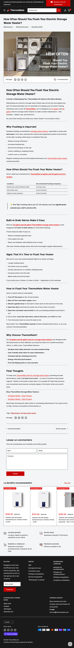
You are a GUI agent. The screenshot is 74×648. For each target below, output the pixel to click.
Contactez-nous (34, 571)
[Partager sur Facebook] (15, 79)
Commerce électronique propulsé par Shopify (18, 642)
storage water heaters (39, 131)
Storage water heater (28, 413)
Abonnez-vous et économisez (60, 3)
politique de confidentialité (58, 568)
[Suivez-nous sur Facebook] (5, 630)
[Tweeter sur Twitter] (22, 79)
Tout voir (67, 483)
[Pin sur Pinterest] (18, 79)
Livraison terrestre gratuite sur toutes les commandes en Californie (24, 3)
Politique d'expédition (36, 574)
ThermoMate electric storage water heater (33, 375)
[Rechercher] (58, 10)
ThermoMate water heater (57, 158)
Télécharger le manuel (36, 580)
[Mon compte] (65, 10)
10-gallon (55, 109)
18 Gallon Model (14, 399)
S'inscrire (9, 589)
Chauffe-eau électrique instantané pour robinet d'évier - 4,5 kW (17, 520)
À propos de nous (34, 568)
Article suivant (61, 428)
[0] (69, 10)
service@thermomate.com (59, 612)
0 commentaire (62, 79)
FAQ (29, 565)
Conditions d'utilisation (61, 580)
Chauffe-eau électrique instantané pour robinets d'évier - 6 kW (43, 520)
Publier (15, 474)
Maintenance (8, 27)
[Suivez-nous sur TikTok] (15, 630)
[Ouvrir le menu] (4, 10)
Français (7, 622)
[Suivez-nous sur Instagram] (8, 630)
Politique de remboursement (59, 573)
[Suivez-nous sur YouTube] (11, 630)
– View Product (26, 399)
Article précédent (14, 428)
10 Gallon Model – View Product (20, 396)
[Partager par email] (25, 79)
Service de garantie (35, 577)
